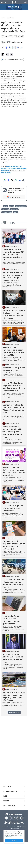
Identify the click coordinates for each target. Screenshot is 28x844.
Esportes (7, 786)
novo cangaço (5, 209)
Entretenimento (10, 791)
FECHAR (14, 840)
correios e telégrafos (21, 206)
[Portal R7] (14, 2)
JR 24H (5, 796)
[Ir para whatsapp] (18, 822)
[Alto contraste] (2, 54)
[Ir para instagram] (14, 818)
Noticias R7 (3, 18)
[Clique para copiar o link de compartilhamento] (21, 48)
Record (6, 801)
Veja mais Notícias (14, 712)
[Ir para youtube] (22, 822)
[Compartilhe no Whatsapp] (14, 48)
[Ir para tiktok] (10, 822)
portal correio (14, 209)
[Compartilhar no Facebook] (7, 48)
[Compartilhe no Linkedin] (10, 48)
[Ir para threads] (22, 818)
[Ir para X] (14, 822)
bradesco (11, 206)
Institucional (9, 806)
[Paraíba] (14, 7)
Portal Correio (11, 18)
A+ (7, 54)
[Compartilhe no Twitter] (3, 48)
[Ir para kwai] (18, 818)
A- (11, 54)
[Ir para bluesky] (6, 818)
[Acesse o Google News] (18, 48)
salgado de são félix (7, 212)
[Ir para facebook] (10, 818)
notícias (5, 206)
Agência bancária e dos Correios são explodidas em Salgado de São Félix (14, 168)
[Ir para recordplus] (6, 822)
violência (15, 212)
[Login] (25, 2)
